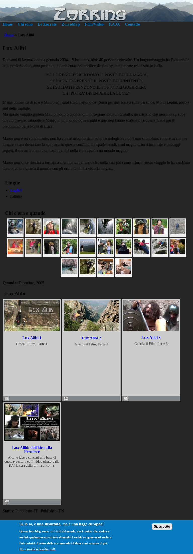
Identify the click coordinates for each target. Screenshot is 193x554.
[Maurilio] (33, 233)
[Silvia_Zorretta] (87, 273)
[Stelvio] (105, 273)
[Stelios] (123, 273)
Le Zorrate (47, 24)
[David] (69, 233)
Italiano (16, 196)
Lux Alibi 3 (151, 337)
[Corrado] (87, 233)
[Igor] (123, 253)
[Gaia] (105, 253)
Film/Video (94, 24)
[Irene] (177, 253)
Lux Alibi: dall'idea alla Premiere (32, 449)
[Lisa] (141, 253)
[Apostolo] (123, 233)
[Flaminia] (141, 233)
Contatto (132, 24)
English (16, 190)
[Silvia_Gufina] (69, 273)
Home (8, 24)
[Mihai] (51, 233)
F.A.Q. (114, 24)
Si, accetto (162, 526)
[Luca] (159, 253)
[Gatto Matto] (177, 233)
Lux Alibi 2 (91, 338)
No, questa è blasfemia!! (37, 549)
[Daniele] (69, 253)
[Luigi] (105, 233)
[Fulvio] (87, 253)
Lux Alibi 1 (31, 338)
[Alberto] (51, 253)
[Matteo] (15, 233)
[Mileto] (15, 253)
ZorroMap (71, 24)
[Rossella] (33, 253)
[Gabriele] (159, 233)
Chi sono (25, 24)
